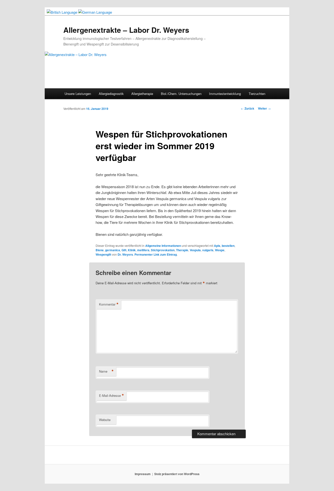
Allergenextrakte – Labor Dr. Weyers (126, 29)
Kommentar (109, 304)
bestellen (228, 245)
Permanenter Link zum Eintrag (155, 254)
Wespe (219, 250)
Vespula (195, 250)
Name (106, 371)
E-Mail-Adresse (111, 396)
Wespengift (103, 254)
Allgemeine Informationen (163, 245)
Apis (217, 245)
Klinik (132, 250)
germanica (112, 250)
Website (105, 419)
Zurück (247, 108)
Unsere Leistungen (78, 93)
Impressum (143, 474)
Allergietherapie (142, 93)
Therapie (182, 250)
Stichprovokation (163, 250)
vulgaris (207, 250)
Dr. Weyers (125, 254)
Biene (100, 250)
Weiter (264, 108)
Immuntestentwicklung (225, 93)
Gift (124, 250)
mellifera (143, 250)
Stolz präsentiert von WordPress (177, 474)
